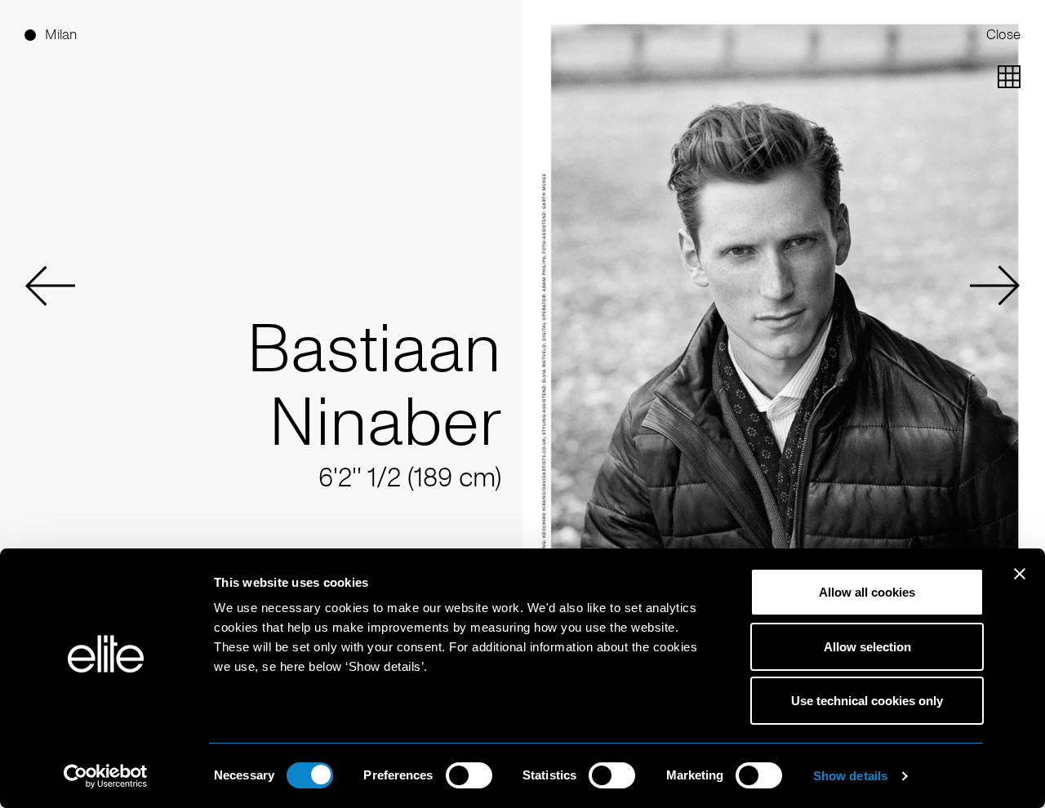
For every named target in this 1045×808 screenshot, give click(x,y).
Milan (61, 34)
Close (1003, 34)
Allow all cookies (867, 592)
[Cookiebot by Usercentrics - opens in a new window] (105, 776)
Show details (850, 776)
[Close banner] (1019, 584)
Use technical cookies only (867, 701)
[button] (49, 285)
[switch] (469, 775)
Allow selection (867, 647)
